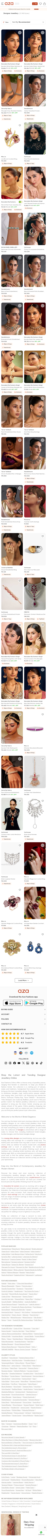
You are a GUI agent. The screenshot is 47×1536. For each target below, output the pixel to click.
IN (45, 1527)
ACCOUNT (5, 1014)
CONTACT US (6, 1024)
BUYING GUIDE (7, 1009)
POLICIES (5, 1019)
